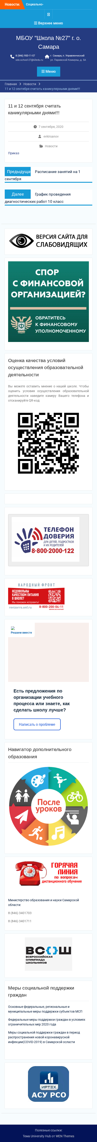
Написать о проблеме (37, 724)
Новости (51, 146)
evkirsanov (51, 136)
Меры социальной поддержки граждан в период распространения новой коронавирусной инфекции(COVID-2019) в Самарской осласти (44, 1037)
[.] (48, 14)
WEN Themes (65, 1136)
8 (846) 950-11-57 (25, 55)
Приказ (13, 153)
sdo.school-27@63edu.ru (29, 60)
